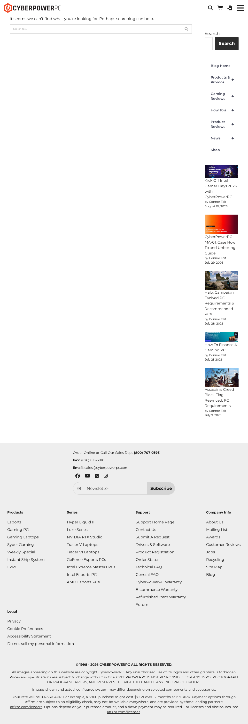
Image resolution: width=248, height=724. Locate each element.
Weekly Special (21, 552)
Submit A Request (153, 537)
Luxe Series (77, 529)
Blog (210, 574)
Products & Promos (222, 79)
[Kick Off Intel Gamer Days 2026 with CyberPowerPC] (222, 171)
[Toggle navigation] (240, 8)
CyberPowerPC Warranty (159, 582)
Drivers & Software (153, 544)
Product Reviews (222, 124)
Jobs (210, 552)
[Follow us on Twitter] (97, 476)
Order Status (147, 559)
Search (212, 33)
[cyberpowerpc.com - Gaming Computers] (32, 8)
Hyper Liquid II (80, 522)
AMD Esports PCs (83, 582)
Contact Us (146, 529)
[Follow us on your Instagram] (106, 476)
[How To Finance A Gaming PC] (222, 337)
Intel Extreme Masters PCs (91, 567)
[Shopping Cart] (220, 8)
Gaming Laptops (23, 537)
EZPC (12, 567)
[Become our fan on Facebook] (77, 476)
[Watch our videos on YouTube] (87, 476)
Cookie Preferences (25, 628)
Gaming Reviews (222, 96)
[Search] (186, 29)
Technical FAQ (149, 567)
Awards (213, 537)
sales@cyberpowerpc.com (107, 468)
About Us (215, 522)
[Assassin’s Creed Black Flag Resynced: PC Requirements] (222, 377)
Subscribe (161, 488)
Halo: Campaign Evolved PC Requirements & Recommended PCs (219, 303)
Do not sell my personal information (40, 643)
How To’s (222, 110)
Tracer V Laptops (82, 544)
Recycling (215, 559)
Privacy (14, 621)
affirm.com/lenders (26, 707)
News (222, 138)
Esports (14, 522)
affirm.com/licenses (123, 712)
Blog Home (221, 66)
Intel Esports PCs (83, 574)
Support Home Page (155, 522)
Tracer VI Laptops (83, 552)
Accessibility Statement (29, 636)
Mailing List (216, 529)
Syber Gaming (20, 544)
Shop (215, 150)
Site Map (214, 567)
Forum (142, 604)
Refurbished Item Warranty (161, 597)
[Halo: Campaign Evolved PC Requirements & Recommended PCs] (222, 280)
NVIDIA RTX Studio (84, 537)
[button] (210, 8)
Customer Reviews (223, 544)
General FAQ (147, 574)
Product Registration (155, 552)
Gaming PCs (19, 529)
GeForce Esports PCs (86, 559)
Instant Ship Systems (26, 559)
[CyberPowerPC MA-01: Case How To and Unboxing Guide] (222, 224)
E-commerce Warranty (157, 589)
